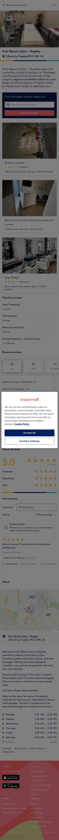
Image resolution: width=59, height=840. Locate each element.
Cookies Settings (29, 441)
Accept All (29, 433)
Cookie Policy (21, 424)
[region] (29, 420)
